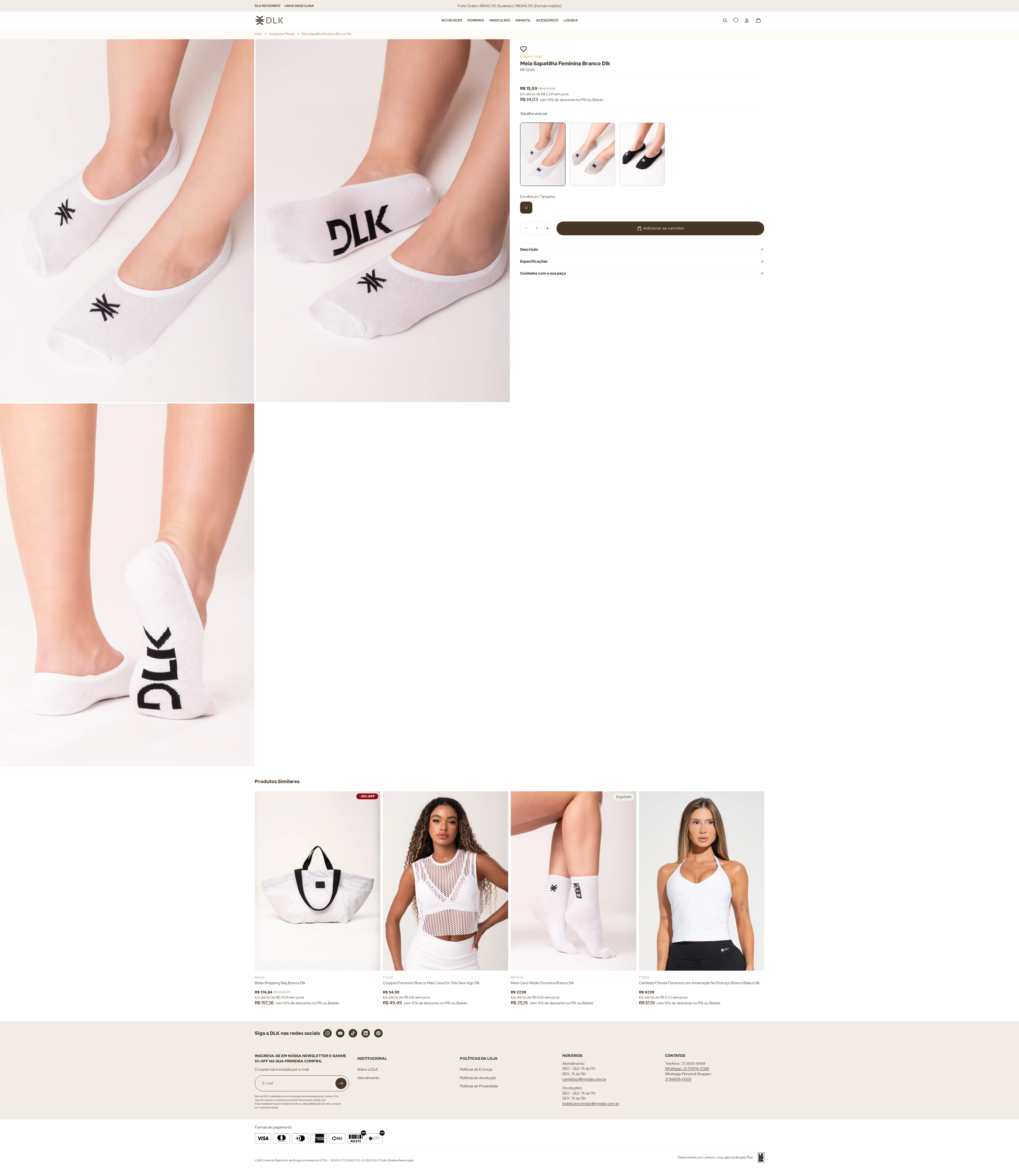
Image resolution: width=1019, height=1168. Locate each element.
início (258, 34)
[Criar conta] (341, 1083)
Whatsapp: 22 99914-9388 (687, 1068)
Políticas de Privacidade (479, 1086)
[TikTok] (353, 1033)
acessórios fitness (282, 34)
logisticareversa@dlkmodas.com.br (590, 1103)
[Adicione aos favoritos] (523, 49)
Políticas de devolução (478, 1077)
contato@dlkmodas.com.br (584, 1078)
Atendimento (368, 1077)
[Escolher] (500, 962)
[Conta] (747, 20)
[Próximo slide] (372, 881)
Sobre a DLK (367, 1069)
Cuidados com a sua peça (543, 273)
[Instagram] (327, 1033)
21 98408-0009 (678, 1078)
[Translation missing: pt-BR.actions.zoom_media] (127, 220)
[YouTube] (340, 1033)
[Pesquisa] (725, 20)
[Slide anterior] (263, 881)
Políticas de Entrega (476, 1069)
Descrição (529, 249)
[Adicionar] (372, 962)
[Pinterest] (378, 1033)
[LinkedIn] (365, 1033)
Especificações (533, 261)
